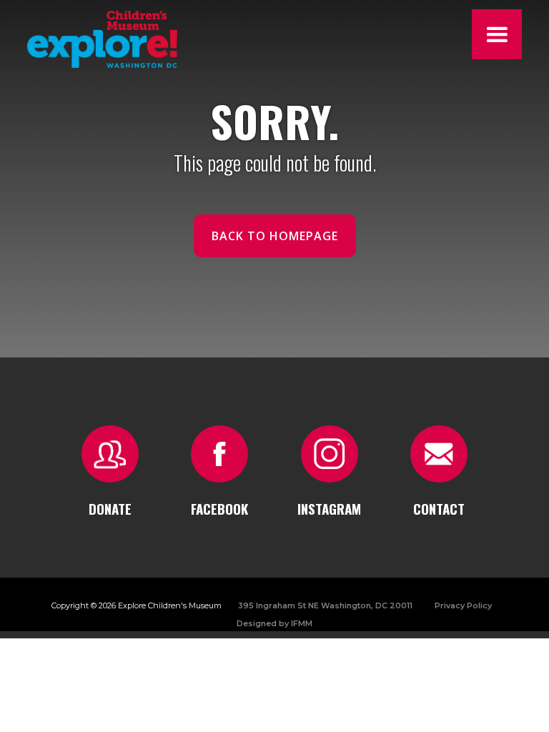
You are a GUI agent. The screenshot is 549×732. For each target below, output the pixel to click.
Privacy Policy (463, 605)
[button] (497, 34)
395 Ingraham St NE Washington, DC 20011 (325, 605)
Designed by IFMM (274, 623)
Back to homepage (275, 236)
